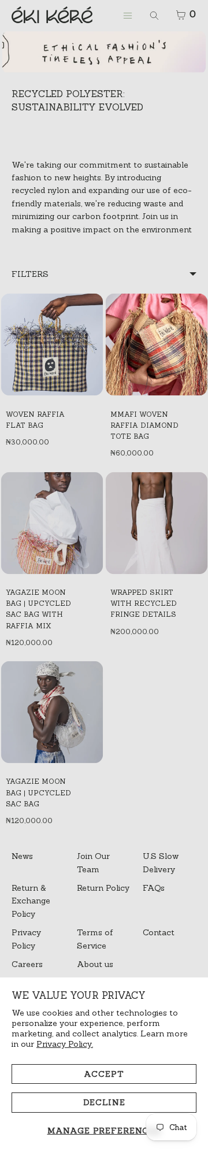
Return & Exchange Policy (31, 901)
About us (95, 964)
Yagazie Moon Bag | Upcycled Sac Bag (38, 792)
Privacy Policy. (64, 1044)
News (22, 856)
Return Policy (103, 888)
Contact (158, 932)
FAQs (154, 888)
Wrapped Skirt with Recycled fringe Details (143, 603)
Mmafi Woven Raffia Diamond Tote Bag (144, 425)
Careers (27, 964)
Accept (104, 1074)
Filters (30, 274)
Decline (104, 1102)
